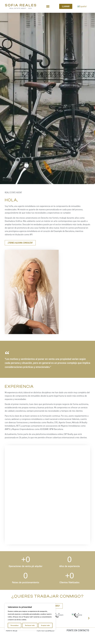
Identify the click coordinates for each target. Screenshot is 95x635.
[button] (47, 6)
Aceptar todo (45, 625)
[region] (30, 616)
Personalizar (15, 625)
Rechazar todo (30, 625)
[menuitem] (82, 6)
